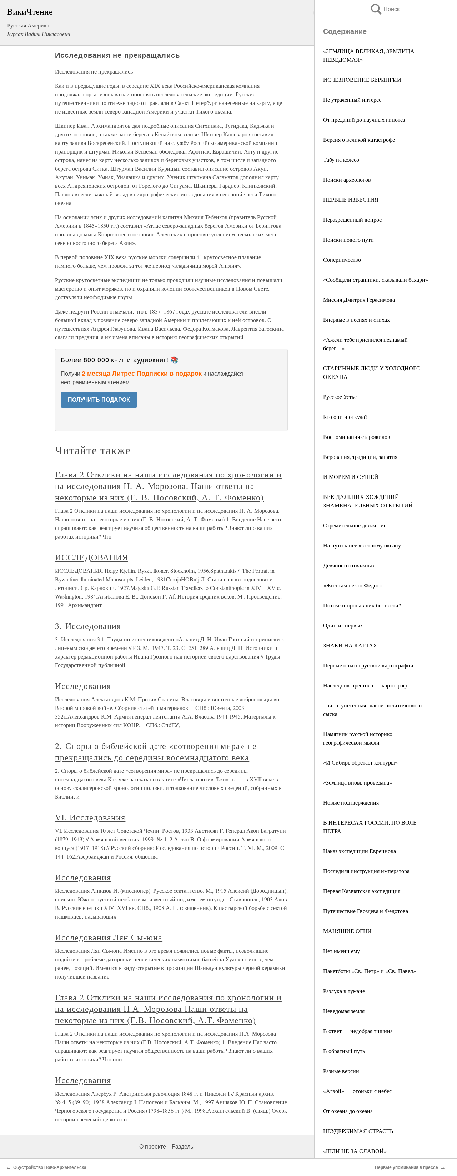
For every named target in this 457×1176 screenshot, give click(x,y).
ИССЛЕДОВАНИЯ (91, 557)
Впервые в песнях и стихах (356, 319)
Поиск (384, 9)
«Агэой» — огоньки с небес (357, 1091)
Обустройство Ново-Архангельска (49, 1167)
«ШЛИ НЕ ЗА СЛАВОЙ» (355, 1151)
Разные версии (341, 1071)
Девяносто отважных (349, 565)
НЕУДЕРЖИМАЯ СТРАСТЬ (358, 1131)
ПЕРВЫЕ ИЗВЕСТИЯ (350, 199)
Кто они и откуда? (345, 416)
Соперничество (342, 259)
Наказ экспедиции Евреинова (359, 851)
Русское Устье (340, 396)
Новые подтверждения (351, 802)
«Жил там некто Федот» (352, 585)
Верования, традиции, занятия (360, 456)
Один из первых (343, 625)
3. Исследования (88, 625)
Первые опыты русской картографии (368, 665)
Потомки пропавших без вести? (362, 605)
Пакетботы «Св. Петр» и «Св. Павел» (369, 971)
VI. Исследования (90, 817)
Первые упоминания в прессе (406, 1167)
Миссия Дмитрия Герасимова (359, 299)
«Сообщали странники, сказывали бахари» (375, 279)
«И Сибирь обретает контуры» (360, 762)
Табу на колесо (341, 159)
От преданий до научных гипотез (364, 119)
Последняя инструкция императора (366, 871)
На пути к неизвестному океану (362, 545)
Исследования (83, 685)
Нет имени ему (341, 951)
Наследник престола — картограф (365, 685)
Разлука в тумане (344, 991)
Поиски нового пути (348, 239)
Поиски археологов (347, 179)
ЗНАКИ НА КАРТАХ (350, 645)
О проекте (152, 1147)
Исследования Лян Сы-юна (108, 937)
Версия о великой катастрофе (359, 139)
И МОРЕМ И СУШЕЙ (350, 476)
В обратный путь (344, 1051)
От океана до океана (348, 1111)
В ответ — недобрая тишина (358, 1031)
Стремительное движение (354, 525)
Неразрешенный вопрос (352, 219)
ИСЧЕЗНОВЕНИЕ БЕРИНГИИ (362, 79)
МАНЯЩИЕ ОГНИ (347, 931)
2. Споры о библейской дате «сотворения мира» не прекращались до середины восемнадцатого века (156, 751)
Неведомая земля (344, 1011)
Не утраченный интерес (352, 99)
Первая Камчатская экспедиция (361, 891)
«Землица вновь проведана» (357, 782)
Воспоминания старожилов (356, 436)
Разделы (183, 1147)
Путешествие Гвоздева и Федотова (365, 911)
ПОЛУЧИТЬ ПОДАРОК (99, 400)
